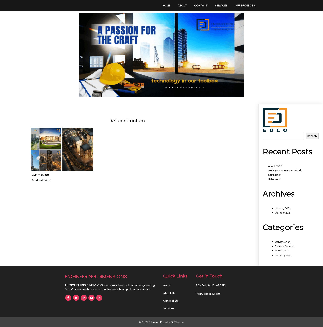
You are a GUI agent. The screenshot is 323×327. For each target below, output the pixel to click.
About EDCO (275, 166)
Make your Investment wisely (285, 170)
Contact (201, 5)
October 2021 (282, 212)
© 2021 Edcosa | (149, 322)
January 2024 (283, 208)
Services (221, 5)
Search (312, 136)
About (182, 5)
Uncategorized (283, 255)
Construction (282, 242)
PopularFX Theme (172, 322)
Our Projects (245, 5)
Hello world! (274, 179)
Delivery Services (285, 246)
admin (38, 180)
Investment (282, 250)
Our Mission (275, 175)
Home (166, 5)
